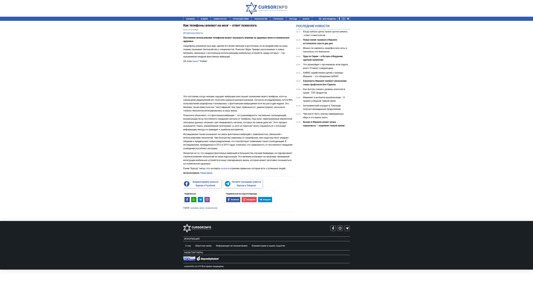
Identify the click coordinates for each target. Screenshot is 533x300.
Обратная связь (203, 245)
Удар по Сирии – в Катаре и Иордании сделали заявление (323, 58)
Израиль (190, 19)
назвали (225, 168)
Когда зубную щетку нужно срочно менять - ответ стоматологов (325, 33)
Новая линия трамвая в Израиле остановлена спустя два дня (320, 41)
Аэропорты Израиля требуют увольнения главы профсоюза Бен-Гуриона (325, 83)
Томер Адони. (206, 173)
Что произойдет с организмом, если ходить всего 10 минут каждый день (325, 66)
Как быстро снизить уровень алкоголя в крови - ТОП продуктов (324, 91)
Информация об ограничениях (232, 245)
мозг (201, 208)
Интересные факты (193, 33)
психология (211, 208)
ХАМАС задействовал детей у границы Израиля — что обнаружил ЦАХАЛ (323, 74)
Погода (293, 19)
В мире (204, 19)
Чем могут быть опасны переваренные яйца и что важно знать (323, 115)
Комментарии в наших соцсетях (268, 245)
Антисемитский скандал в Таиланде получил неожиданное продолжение (322, 107)
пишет (195, 61)
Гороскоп (278, 19)
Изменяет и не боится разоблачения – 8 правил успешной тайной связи (324, 99)
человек (194, 208)
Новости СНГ (220, 19)
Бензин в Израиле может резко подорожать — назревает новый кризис (324, 124)
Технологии (260, 19)
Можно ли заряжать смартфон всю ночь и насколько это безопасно (325, 50)
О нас (188, 245)
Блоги (306, 19)
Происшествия (241, 19)
